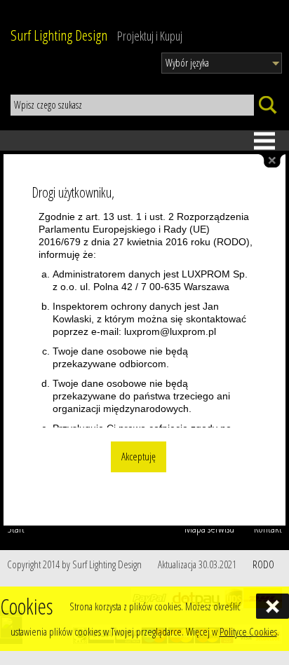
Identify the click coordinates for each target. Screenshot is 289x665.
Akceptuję (138, 456)
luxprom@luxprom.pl (170, 331)
